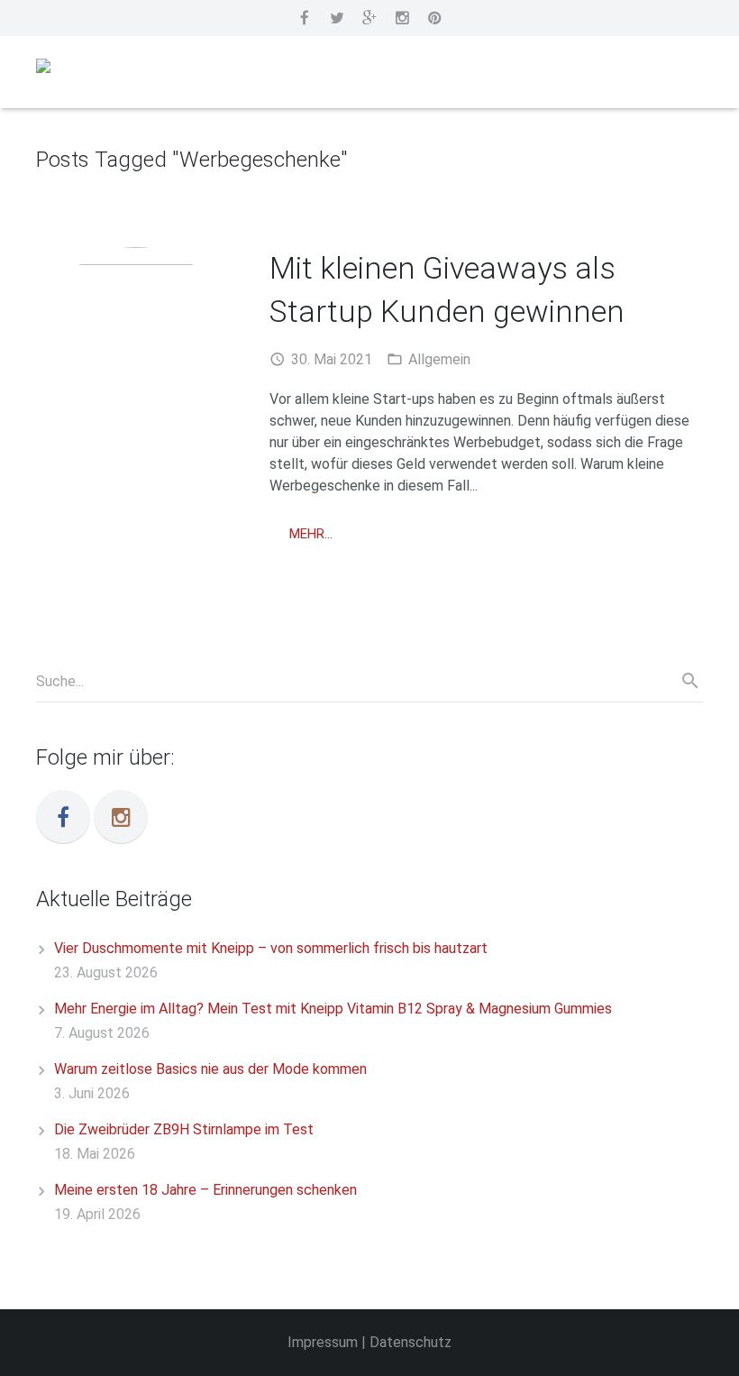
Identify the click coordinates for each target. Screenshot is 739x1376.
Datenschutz (411, 1342)
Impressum (322, 1342)
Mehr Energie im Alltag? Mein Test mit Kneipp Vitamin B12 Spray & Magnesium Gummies (333, 1008)
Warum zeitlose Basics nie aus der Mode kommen (210, 1069)
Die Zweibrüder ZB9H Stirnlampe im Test (184, 1129)
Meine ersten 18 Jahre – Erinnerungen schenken (205, 1189)
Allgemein (439, 359)
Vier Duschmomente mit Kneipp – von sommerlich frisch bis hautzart (271, 948)
